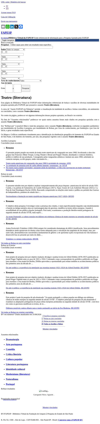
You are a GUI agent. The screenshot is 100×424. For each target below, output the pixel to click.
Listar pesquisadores (9, 399)
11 (43, 321)
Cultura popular (14, 359)
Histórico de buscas (18, 2)
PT (7, 6)
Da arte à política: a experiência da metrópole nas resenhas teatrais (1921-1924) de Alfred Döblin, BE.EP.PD (47, 288)
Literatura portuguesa (17, 364)
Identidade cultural (15, 369)
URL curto (5, 2)
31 (43, 324)
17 (43, 318)
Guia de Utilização (8, 17)
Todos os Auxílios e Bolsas (53, 324)
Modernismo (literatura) (18, 374)
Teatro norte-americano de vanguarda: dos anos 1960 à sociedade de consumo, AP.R (38, 163)
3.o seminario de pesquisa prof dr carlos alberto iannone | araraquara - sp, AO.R (36, 165)
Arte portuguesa (14, 344)
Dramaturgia (12, 339)
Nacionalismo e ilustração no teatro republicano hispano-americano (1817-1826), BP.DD (40, 196)
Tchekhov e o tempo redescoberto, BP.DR (22, 239)
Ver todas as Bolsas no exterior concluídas (17, 312)
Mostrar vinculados (50, 329)
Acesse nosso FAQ (8, 12)
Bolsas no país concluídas (52, 318)
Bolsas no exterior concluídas (54, 321)
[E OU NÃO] (4, 52)
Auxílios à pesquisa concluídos (54, 316)
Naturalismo (12, 379)
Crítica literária (13, 354)
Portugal (10, 384)
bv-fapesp (5, 38)
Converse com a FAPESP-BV (70, 420)
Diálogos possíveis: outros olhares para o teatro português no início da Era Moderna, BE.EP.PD (42, 308)
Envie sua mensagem (9, 21)
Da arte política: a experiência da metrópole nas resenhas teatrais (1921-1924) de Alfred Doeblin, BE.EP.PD (47, 268)
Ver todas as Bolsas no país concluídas (15, 243)
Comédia (10, 349)
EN (7, 8)
